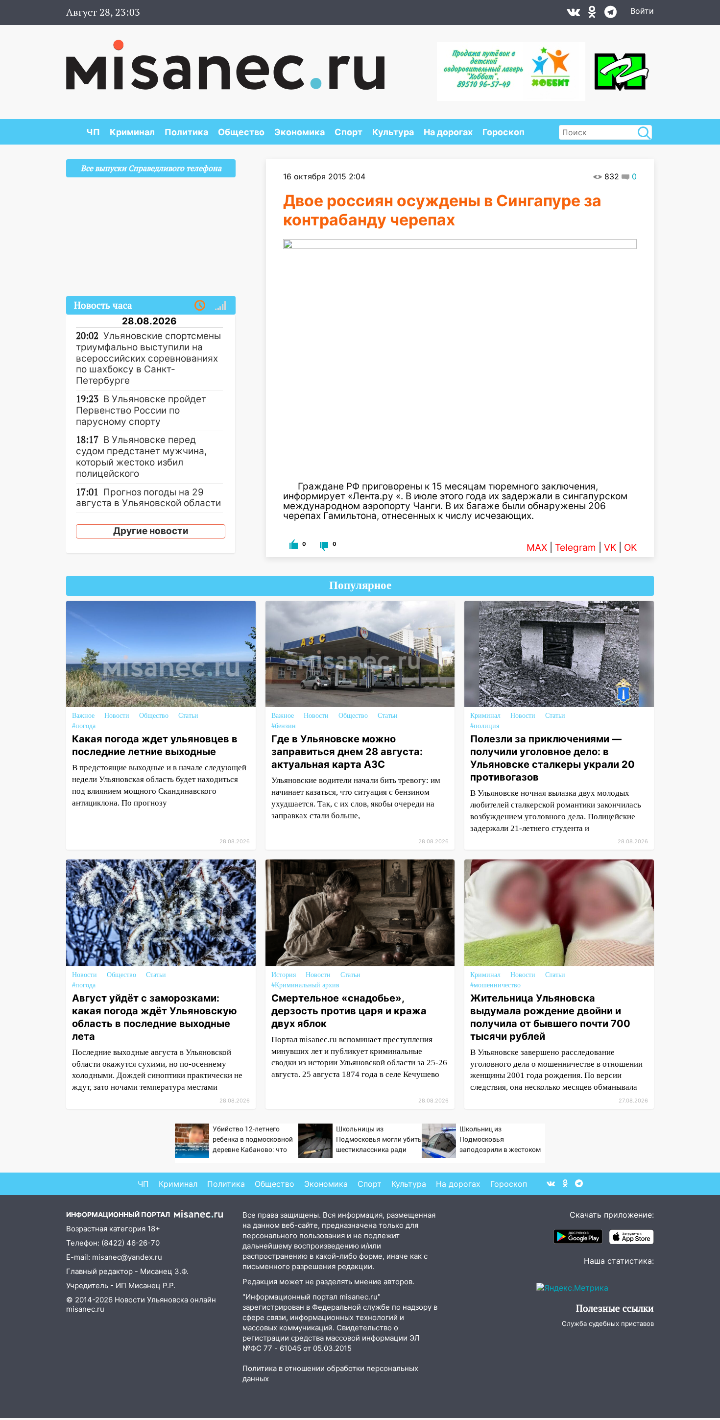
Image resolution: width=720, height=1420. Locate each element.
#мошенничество (495, 985)
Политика (186, 132)
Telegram (575, 547)
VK (610, 547)
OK (630, 547)
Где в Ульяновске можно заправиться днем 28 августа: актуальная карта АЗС (347, 751)
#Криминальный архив (305, 985)
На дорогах (448, 132)
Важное (83, 715)
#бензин (283, 726)
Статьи (188, 715)
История (283, 975)
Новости (116, 715)
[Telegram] (610, 14)
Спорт (348, 132)
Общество (241, 132)
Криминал (132, 132)
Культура (393, 132)
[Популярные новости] (220, 306)
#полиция (484, 726)
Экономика (299, 132)
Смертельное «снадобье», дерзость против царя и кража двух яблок (349, 1010)
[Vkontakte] (573, 14)
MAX (537, 547)
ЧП (93, 132)
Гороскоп (503, 132)
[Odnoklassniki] (592, 14)
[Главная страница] (225, 60)
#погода (84, 726)
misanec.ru (85, 1309)
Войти (642, 11)
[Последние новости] (199, 306)
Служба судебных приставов (608, 1323)
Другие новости (151, 531)
